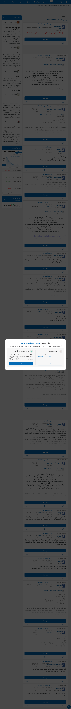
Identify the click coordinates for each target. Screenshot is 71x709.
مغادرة (50, 363)
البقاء (20, 363)
